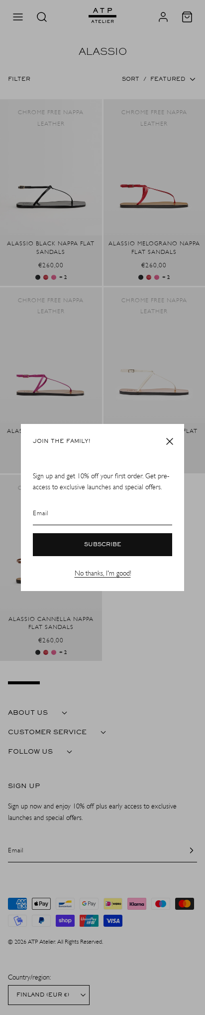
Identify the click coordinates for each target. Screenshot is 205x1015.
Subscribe (102, 544)
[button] (169, 441)
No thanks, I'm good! (103, 573)
